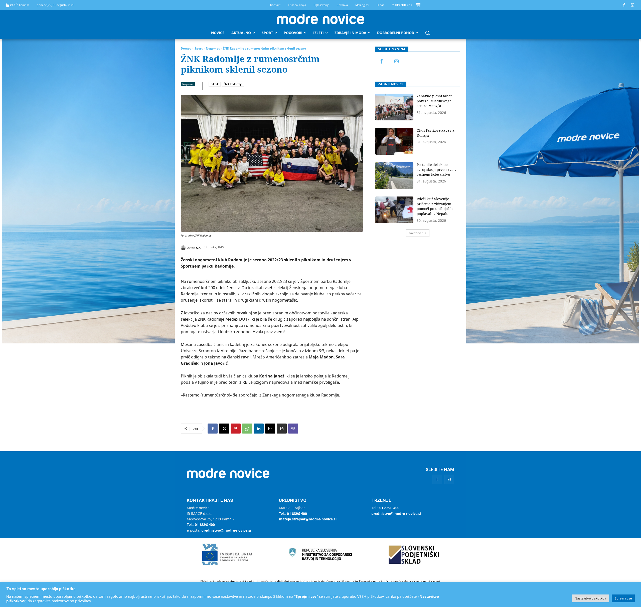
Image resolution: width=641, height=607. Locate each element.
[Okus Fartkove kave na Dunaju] (394, 141)
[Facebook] (624, 5)
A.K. (198, 248)
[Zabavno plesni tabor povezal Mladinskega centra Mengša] (394, 107)
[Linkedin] (259, 429)
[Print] (282, 429)
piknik (215, 84)
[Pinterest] (236, 429)
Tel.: (201, 524)
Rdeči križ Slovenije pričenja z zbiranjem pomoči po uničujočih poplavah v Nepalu (435, 206)
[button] (427, 33)
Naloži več (416, 233)
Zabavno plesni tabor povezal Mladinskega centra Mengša (434, 101)
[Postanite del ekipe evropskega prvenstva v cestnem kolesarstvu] (394, 175)
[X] (224, 429)
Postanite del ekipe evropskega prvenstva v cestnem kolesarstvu (436, 169)
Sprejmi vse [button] (623, 598)
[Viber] (293, 429)
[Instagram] (632, 5)
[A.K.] (184, 247)
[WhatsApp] (247, 429)
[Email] (270, 429)
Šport (199, 48)
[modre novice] (320, 19)
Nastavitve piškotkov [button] (590, 598)
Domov (186, 48)
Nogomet (213, 48)
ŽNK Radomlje (233, 84)
